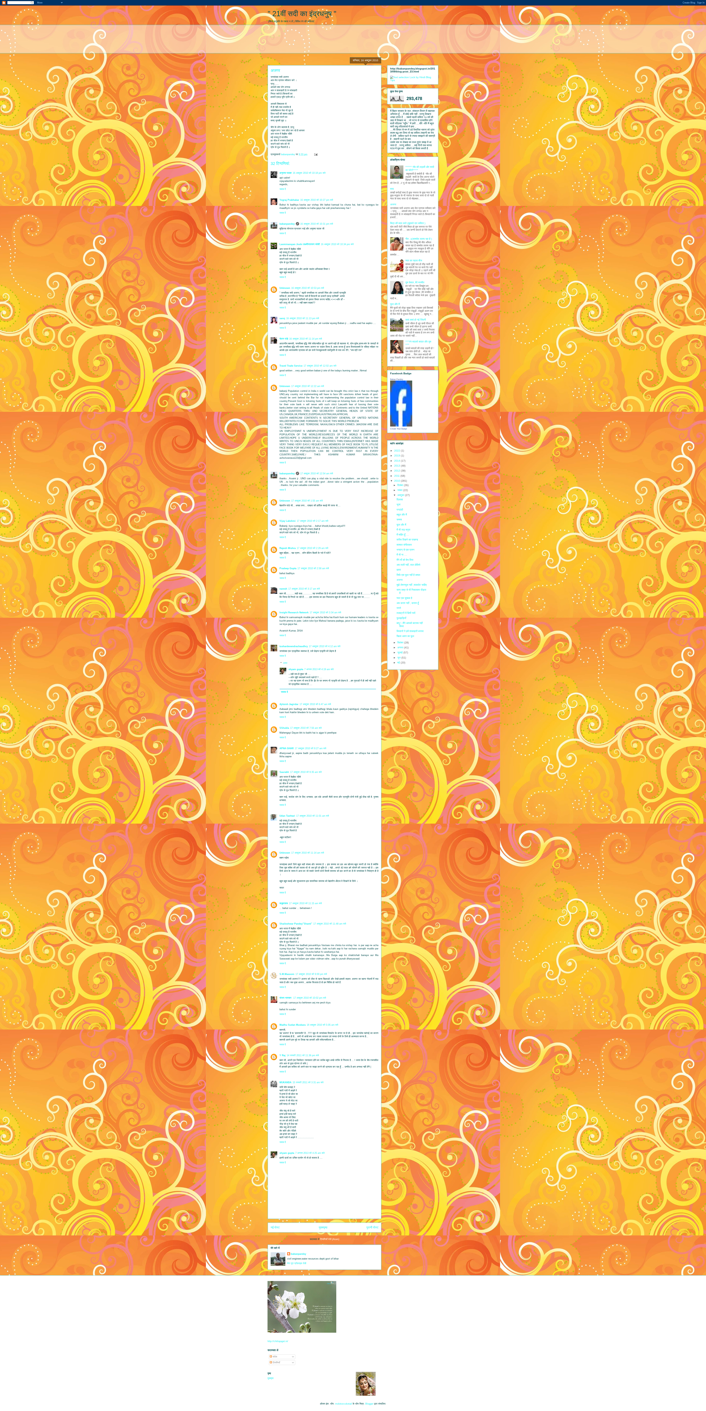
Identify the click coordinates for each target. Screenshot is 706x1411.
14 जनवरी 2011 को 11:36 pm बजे (303, 1055)
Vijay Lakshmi (287, 521)
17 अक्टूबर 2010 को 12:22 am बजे (307, 386)
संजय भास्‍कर (285, 997)
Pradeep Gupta (287, 568)
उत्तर (285, 663)
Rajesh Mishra (287, 548)
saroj (282, 318)
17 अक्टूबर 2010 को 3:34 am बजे (325, 612)
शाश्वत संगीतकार (404, 544)
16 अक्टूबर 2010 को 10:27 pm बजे (316, 200)
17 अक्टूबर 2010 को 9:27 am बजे (310, 748)
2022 (397, 450)
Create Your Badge (398, 429)
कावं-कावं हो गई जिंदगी (415, 319)
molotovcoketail (343, 1403)
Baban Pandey (396, 379)
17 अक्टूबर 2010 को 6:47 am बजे (315, 704)
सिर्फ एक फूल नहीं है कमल (408, 574)
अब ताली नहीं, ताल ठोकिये (408, 564)
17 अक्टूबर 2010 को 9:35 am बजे (306, 772)
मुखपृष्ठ (271, 1378)
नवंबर (400, 490)
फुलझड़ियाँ (401, 618)
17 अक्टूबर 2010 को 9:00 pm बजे (311, 974)
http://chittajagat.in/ (278, 1341)
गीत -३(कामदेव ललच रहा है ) (418, 238)
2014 (397, 460)
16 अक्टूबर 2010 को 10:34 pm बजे (337, 244)
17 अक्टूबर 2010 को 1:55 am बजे (307, 500)
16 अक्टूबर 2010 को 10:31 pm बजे (316, 223)
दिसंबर (400, 485)
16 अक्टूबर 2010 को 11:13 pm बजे (302, 318)
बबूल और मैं (402, 514)
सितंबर (400, 642)
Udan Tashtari (287, 815)
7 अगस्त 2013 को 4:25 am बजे (310, 1153)
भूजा (398, 504)
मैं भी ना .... (402, 554)
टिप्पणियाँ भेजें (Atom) (329, 1239)
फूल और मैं (395, 304)
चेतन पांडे (283, 338)
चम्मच (399, 519)
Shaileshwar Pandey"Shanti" (295, 923)
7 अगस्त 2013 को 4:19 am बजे (319, 669)
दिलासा (400, 499)
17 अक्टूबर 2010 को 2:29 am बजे (312, 548)
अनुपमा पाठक (285, 173)
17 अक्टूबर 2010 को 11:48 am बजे (329, 923)
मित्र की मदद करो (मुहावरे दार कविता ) (407, 223)
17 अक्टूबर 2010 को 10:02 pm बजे (309, 997)
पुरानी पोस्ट (372, 1227)
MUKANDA (285, 1082)
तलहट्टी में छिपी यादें (406, 612)
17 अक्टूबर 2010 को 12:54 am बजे (316, 473)
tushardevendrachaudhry (293, 646)
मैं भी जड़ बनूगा (403, 529)
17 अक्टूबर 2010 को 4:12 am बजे (324, 646)
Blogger (369, 1403)
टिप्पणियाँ (276, 1362)
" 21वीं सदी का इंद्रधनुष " (302, 14)
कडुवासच (283, 903)
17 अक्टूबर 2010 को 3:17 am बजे (304, 588)
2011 (397, 475)
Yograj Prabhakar (289, 200)
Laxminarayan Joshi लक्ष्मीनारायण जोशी (299, 244)
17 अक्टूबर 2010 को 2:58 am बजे (313, 568)
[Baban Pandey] (401, 425)
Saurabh (284, 772)
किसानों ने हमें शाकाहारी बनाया (410, 631)
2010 (397, 480)
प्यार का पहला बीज (413, 260)
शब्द (392, 188)
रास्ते (399, 608)
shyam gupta (295, 669)
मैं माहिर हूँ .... (403, 534)
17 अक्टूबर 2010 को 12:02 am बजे (320, 365)
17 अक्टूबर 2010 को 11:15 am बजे (305, 903)
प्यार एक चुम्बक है (404, 598)
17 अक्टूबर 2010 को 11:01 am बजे (312, 815)
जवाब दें (282, 189)
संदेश (274, 1356)
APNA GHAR (286, 748)
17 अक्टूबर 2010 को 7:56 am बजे (306, 728)
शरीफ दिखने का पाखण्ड (407, 539)
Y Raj (282, 1055)
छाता (399, 569)
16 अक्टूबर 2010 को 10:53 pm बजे (307, 288)
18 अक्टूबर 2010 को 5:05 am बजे (322, 1024)
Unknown (284, 288)
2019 (397, 455)
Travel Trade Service (290, 365)
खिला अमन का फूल (405, 636)
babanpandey (287, 223)
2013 (397, 465)
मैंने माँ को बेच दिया (405, 559)
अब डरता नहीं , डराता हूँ (408, 603)
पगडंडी (400, 509)
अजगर (393, 204)
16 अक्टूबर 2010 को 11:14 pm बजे (305, 338)
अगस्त (400, 647)
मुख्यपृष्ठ (323, 1227)
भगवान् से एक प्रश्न (405, 549)
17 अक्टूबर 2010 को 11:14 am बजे (307, 852)
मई (399, 662)
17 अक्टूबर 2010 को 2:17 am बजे (312, 521)
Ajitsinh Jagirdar (288, 704)
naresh (283, 588)
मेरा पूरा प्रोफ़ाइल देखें (296, 1263)
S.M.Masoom (286, 974)
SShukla (284, 728)
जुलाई (400, 652)
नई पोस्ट (275, 1227)
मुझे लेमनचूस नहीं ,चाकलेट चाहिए (412, 584)
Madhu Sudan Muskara (292, 1024)
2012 (397, 470)
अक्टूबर (401, 495)
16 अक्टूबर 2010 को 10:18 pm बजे (309, 173)
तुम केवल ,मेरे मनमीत (414, 282)
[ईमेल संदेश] (315, 154)
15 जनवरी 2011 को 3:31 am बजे (308, 1082)
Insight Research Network (294, 612)
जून (399, 657)
